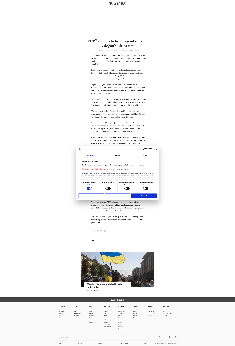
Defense (106, 322)
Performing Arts (137, 318)
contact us (124, 343)
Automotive (107, 309)
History (120, 324)
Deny (91, 196)
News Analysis (62, 318)
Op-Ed (165, 311)
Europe (90, 311)
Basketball (151, 311)
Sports (150, 307)
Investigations (77, 313)
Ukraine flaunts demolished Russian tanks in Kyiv (105, 286)
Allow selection (117, 196)
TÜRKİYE (76, 307)
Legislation (61, 311)
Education (76, 311)
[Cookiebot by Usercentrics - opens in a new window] (144, 149)
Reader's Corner (167, 313)
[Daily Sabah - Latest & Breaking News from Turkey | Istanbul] (117, 3)
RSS (145, 343)
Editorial (165, 315)
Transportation (107, 324)
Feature (120, 326)
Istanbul (76, 309)
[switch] (108, 188)
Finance (105, 315)
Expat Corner (121, 329)
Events (135, 313)
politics (93, 240)
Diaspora (76, 318)
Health (120, 309)
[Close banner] (156, 149)
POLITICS (62, 307)
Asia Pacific (91, 315)
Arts (135, 307)
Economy (106, 311)
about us (101, 343)
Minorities (76, 315)
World (91, 307)
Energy (105, 313)
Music (134, 311)
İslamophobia (92, 322)
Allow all (144, 196)
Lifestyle (121, 307)
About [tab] (145, 155)
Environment (121, 311)
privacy (80, 343)
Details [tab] (117, 155)
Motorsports (151, 313)
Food (119, 315)
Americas (91, 313)
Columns (165, 309)
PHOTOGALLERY (94, 290)
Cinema (135, 309)
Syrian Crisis (92, 320)
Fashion (120, 318)
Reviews (135, 320)
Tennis (150, 315)
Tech (105, 320)
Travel (120, 313)
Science (120, 320)
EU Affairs (61, 315)
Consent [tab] (90, 155)
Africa (90, 318)
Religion (120, 322)
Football (150, 309)
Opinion (166, 307)
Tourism (106, 318)
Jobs (60, 343)
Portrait (135, 315)
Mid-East (91, 309)
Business (107, 307)
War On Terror (62, 313)
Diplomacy (61, 309)
